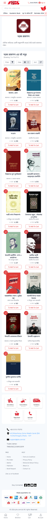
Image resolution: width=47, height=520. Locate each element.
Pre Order (9, 460)
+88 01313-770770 (16, 429)
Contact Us (26, 469)
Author (8, 463)
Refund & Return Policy (30, 463)
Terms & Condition (28, 457)
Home (8, 457)
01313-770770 (34, 3)
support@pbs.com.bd (17, 439)
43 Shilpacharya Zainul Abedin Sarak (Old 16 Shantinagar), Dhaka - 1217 (25, 434)
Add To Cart (14, 105)
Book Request (10, 469)
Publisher (9, 466)
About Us (25, 466)
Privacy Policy (27, 460)
